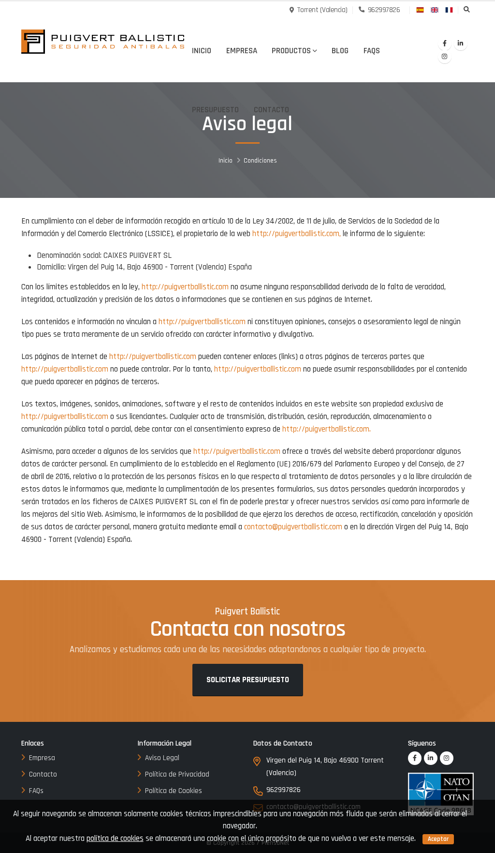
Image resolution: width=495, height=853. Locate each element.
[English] (435, 9)
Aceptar (438, 839)
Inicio (201, 50)
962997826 (383, 10)
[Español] (420, 9)
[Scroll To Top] (478, 842)
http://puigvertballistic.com (185, 287)
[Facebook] (444, 43)
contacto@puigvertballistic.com (293, 527)
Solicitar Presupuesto (247, 679)
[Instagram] (444, 56)
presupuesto (215, 110)
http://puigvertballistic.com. (326, 429)
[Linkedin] (460, 43)
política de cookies (115, 838)
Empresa (241, 50)
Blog (340, 50)
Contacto (271, 110)
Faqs (372, 50)
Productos (291, 50)
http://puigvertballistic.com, (296, 233)
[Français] (449, 9)
